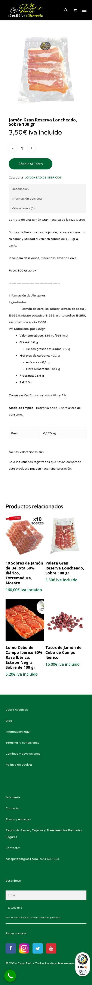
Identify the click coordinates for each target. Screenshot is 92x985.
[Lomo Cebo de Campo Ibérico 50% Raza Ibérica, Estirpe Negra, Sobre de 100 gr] (25, 620)
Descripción (20, 189)
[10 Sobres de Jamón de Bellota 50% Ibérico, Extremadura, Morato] (25, 536)
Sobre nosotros (17, 710)
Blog (9, 721)
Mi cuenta (13, 797)
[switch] (82, 972)
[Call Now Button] (10, 976)
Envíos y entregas (18, 819)
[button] (84, 10)
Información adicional (27, 198)
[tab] (47, 189)
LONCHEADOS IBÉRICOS (43, 177)
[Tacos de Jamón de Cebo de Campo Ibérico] (64, 620)
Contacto (12, 808)
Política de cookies (19, 764)
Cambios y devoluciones (23, 753)
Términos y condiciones (22, 743)
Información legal (18, 732)
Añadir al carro (30, 163)
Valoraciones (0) (23, 208)
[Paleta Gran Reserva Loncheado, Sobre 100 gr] (64, 536)
